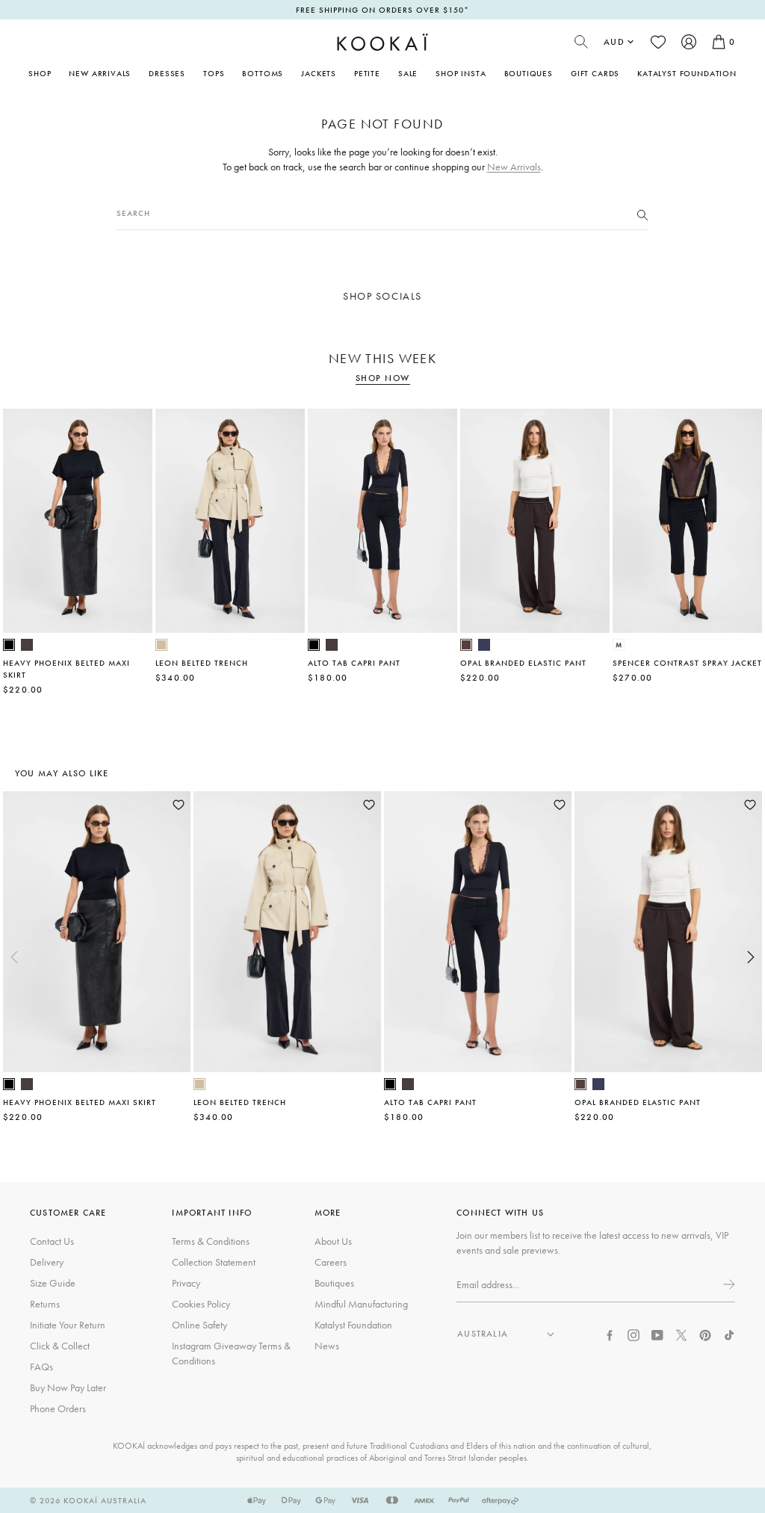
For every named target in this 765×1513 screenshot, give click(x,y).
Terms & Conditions (211, 1241)
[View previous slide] (14, 957)
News (327, 1345)
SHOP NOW (383, 378)
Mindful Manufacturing (361, 1304)
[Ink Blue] (484, 645)
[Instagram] (633, 1333)
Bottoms (262, 73)
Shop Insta (461, 73)
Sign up (727, 1284)
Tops (213, 73)
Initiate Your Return (67, 1324)
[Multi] (619, 645)
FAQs (41, 1366)
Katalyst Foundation (687, 73)
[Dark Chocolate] (27, 645)
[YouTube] (657, 1333)
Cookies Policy (201, 1304)
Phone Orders (58, 1408)
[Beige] (161, 645)
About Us (333, 1241)
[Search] (642, 213)
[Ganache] (466, 645)
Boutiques (528, 73)
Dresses (167, 73)
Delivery (47, 1262)
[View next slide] (751, 957)
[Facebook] (610, 1333)
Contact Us (52, 1241)
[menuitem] (100, 73)
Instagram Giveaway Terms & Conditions (231, 1353)
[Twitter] (681, 1333)
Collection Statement (213, 1262)
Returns (45, 1304)
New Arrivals (100, 73)
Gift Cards (595, 73)
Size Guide (52, 1283)
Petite (367, 73)
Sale (408, 73)
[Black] (9, 645)
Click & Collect (60, 1345)
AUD (614, 42)
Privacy (186, 1283)
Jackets (318, 73)
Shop (39, 73)
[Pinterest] (705, 1333)
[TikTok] (729, 1333)
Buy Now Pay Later (68, 1387)
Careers (331, 1262)
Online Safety (199, 1324)
